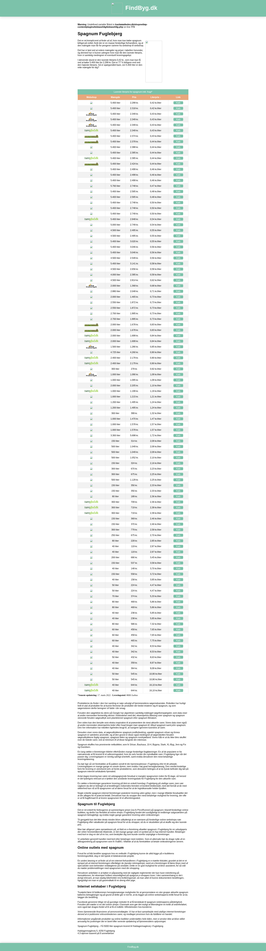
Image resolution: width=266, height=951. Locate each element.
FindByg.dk (141, 8)
